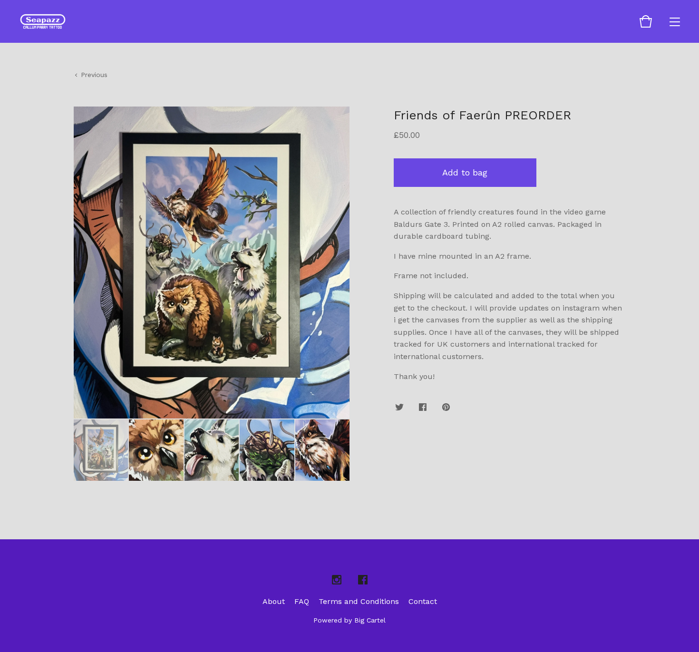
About (273, 601)
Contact (422, 601)
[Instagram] (337, 580)
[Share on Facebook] (422, 407)
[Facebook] (363, 580)
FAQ (301, 601)
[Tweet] (399, 407)
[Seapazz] (43, 21)
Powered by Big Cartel (349, 620)
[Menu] (675, 21)
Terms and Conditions (359, 601)
